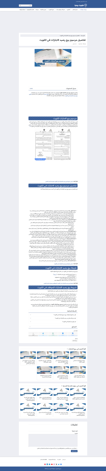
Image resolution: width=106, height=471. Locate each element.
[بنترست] (45, 464)
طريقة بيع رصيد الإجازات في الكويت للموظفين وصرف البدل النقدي (58, 283)
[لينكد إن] (47, 464)
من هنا (55, 274)
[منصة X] (56, 464)
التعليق (76, 433)
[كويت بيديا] (81, 5)
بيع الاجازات (75, 340)
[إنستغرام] (54, 464)
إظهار (31, 88)
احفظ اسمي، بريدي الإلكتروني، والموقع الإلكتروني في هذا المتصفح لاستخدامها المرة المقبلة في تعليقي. (56, 448)
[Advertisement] (53, 21)
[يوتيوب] (52, 464)
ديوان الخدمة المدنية (69, 386)
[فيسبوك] (61, 464)
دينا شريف (80, 43)
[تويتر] (59, 464)
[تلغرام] (50, 464)
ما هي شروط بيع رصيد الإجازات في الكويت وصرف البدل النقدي (59, 181)
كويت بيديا (46, 94)
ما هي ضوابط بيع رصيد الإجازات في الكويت (63, 263)
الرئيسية (83, 35)
